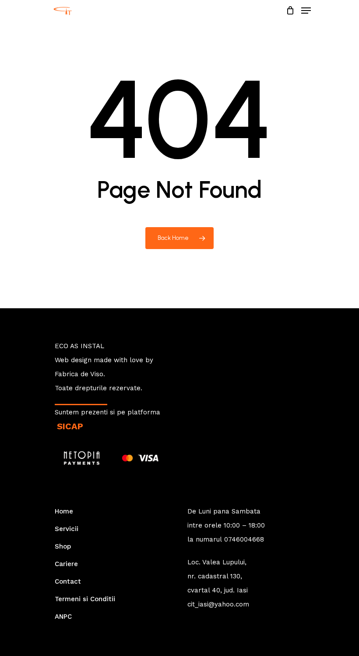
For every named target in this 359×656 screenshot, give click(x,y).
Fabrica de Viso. (80, 374)
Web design (73, 360)
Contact (68, 581)
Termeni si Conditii (85, 599)
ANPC (63, 616)
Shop (63, 546)
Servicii (66, 529)
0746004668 (244, 539)
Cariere (66, 564)
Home (64, 511)
